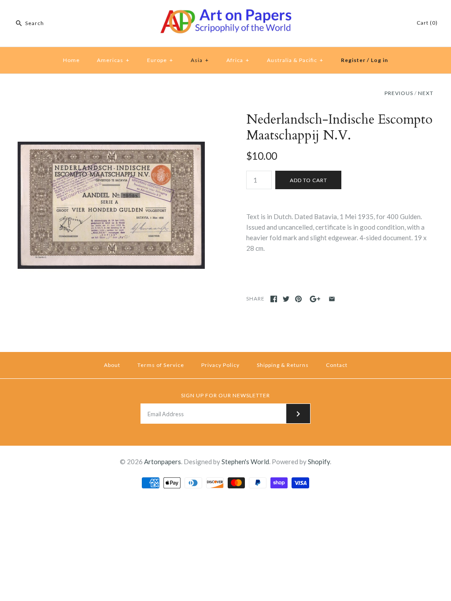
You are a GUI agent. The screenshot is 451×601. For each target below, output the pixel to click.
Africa (237, 60)
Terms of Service (160, 365)
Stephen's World (245, 461)
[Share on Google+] (315, 299)
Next (425, 93)
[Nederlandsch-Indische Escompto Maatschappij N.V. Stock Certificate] (111, 117)
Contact (336, 365)
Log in (379, 60)
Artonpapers (162, 461)
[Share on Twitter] (286, 299)
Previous (398, 93)
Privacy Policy (220, 365)
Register (353, 60)
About (112, 365)
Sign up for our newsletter (225, 395)
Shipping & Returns (283, 365)
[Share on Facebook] (273, 299)
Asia (200, 60)
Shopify (319, 461)
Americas (113, 60)
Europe (160, 60)
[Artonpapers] (225, 14)
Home (71, 60)
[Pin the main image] (298, 299)
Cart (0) (427, 22)
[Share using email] (332, 299)
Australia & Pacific (295, 60)
